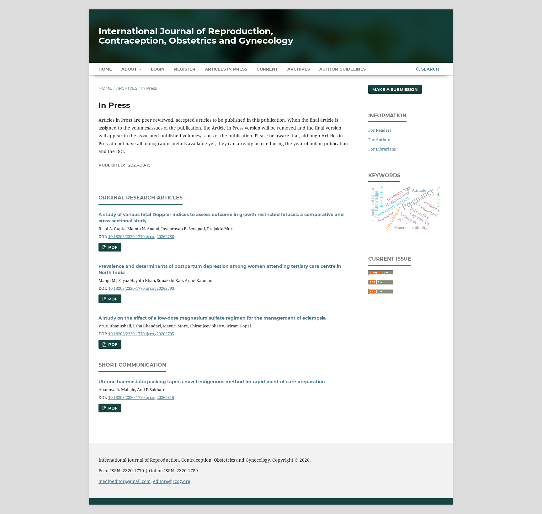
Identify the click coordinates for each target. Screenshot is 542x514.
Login (158, 69)
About (129, 69)
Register (184, 69)
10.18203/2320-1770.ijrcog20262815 (141, 397)
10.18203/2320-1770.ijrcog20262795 (141, 333)
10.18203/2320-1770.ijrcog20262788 (141, 236)
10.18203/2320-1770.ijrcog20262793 (141, 288)
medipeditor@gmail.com (124, 481)
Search (429, 69)
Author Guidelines (342, 69)
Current (267, 69)
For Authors (379, 139)
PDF (112, 247)
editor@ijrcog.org (171, 481)
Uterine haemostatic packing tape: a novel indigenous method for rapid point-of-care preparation (211, 381)
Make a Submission (395, 89)
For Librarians (382, 149)
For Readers (379, 130)
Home (105, 69)
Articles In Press (226, 69)
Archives (298, 69)
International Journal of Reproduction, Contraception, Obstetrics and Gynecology (195, 36)
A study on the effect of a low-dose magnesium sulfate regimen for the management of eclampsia (212, 318)
